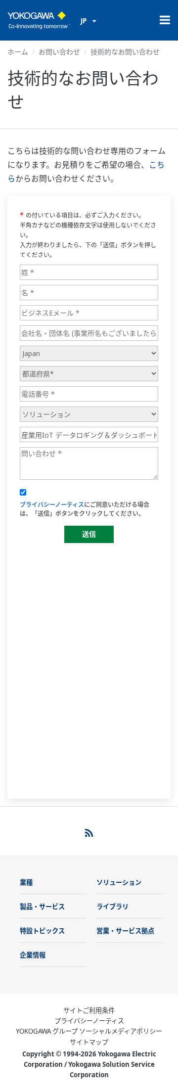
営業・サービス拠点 (125, 930)
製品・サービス (42, 906)
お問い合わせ (59, 51)
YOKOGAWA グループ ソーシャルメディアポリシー (89, 1031)
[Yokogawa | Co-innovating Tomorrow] (39, 20)
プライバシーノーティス (89, 1020)
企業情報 (32, 955)
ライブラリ (112, 906)
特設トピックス (42, 930)
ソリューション (118, 882)
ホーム (17, 51)
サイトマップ (89, 1042)
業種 (26, 882)
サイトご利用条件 (89, 1010)
